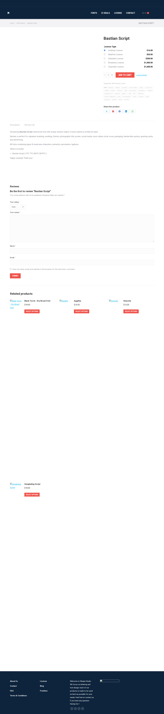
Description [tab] (15, 125)
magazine (140, 93)
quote (135, 96)
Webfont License (115, 54)
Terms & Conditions (18, 696)
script (147, 96)
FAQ (12, 691)
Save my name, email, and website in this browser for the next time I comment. (44, 269)
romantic (141, 96)
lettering (117, 93)
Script (123, 83)
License (43, 681)
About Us (14, 681)
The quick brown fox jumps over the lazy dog (67, 171)
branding (124, 87)
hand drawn (132, 90)
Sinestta (127, 301)
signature (107, 99)
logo (129, 93)
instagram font (108, 93)
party (119, 96)
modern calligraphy (109, 96)
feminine (120, 90)
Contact (13, 686)
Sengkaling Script (32, 484)
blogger (117, 87)
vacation (126, 99)
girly (126, 90)
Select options (32, 311)
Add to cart (125, 75)
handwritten (141, 90)
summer (114, 99)
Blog (42, 686)
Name (13, 246)
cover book (148, 87)
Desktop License (115, 50)
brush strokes (133, 87)
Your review (15, 212)
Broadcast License (116, 63)
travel (120, 99)
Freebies (44, 691)
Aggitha (77, 301)
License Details (141, 75)
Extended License (115, 58)
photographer (127, 96)
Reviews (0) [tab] (29, 125)
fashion (113, 90)
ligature (124, 93)
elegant (106, 90)
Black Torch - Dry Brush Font (37, 301)
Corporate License (116, 67)
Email (12, 258)
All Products (116, 83)
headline (149, 90)
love (134, 93)
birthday (111, 87)
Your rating (15, 202)
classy (141, 87)
